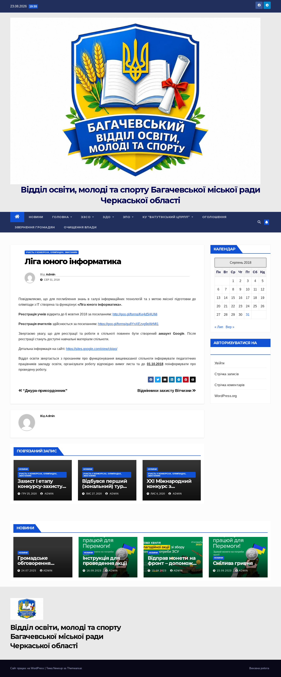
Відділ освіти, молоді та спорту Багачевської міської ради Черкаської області (65, 636)
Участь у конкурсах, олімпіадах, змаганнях (51, 252)
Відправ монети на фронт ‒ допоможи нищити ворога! (172, 563)
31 (248, 314)
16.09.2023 (94, 570)
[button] (259, 222)
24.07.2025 (29, 570)
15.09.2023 (159, 570)
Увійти (219, 363)
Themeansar (74, 668)
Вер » (230, 327)
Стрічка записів (227, 374)
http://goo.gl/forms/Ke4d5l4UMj (135, 314)
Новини (36, 217)
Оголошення (214, 217)
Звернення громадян (35, 227)
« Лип (219, 327)
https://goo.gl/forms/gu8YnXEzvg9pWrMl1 (128, 324)
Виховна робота (259, 668)
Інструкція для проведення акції (105, 560)
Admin (50, 274)
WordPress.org (226, 396)
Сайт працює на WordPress (27, 668)
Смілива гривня (233, 563)
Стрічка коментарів (230, 385)
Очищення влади (80, 227)
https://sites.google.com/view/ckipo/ (91, 349)
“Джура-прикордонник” (44, 390)
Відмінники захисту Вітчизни (164, 390)
